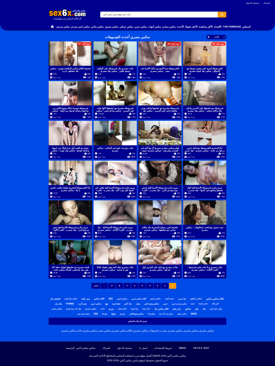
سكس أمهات (154, 26)
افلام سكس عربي (138, 299)
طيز (197, 309)
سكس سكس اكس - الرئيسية (80, 348)
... (104, 286)
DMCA (182, 348)
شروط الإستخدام (163, 348)
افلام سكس (99, 298)
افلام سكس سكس (215, 298)
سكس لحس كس (83, 314)
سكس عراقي (126, 26)
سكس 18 (151, 314)
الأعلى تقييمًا (191, 26)
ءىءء (104, 313)
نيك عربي (182, 299)
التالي (96, 286)
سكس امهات (122, 309)
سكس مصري (111, 26)
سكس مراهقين (196, 299)
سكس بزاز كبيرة (70, 299)
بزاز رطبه (176, 309)
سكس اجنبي (122, 299)
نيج (106, 303)
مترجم (122, 314)
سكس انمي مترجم (80, 26)
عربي (165, 304)
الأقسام (218, 26)
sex (110, 298)
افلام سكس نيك (161, 309)
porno (70, 303)
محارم (102, 309)
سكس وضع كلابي (136, 314)
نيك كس (128, 303)
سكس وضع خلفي (151, 304)
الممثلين (246, 26)
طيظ (113, 314)
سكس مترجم (63, 26)
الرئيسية (52, 27)
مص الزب (82, 303)
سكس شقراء (203, 304)
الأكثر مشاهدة (206, 26)
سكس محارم (169, 26)
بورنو (111, 308)
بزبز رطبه (85, 298)
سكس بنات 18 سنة (166, 314)
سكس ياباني (97, 26)
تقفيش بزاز (55, 298)
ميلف (138, 304)
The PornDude (232, 26)
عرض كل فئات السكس (137, 321)
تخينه (192, 304)
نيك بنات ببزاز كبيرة (73, 309)
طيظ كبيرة (116, 304)
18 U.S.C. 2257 (201, 348)
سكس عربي (140, 26)
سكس (188, 308)
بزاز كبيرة (134, 309)
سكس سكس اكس (129, 360)
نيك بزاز (58, 303)
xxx (96, 313)
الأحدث (180, 26)
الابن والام (215, 304)
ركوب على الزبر (216, 309)
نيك (204, 308)
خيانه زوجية (146, 309)
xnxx (194, 313)
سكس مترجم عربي (179, 304)
